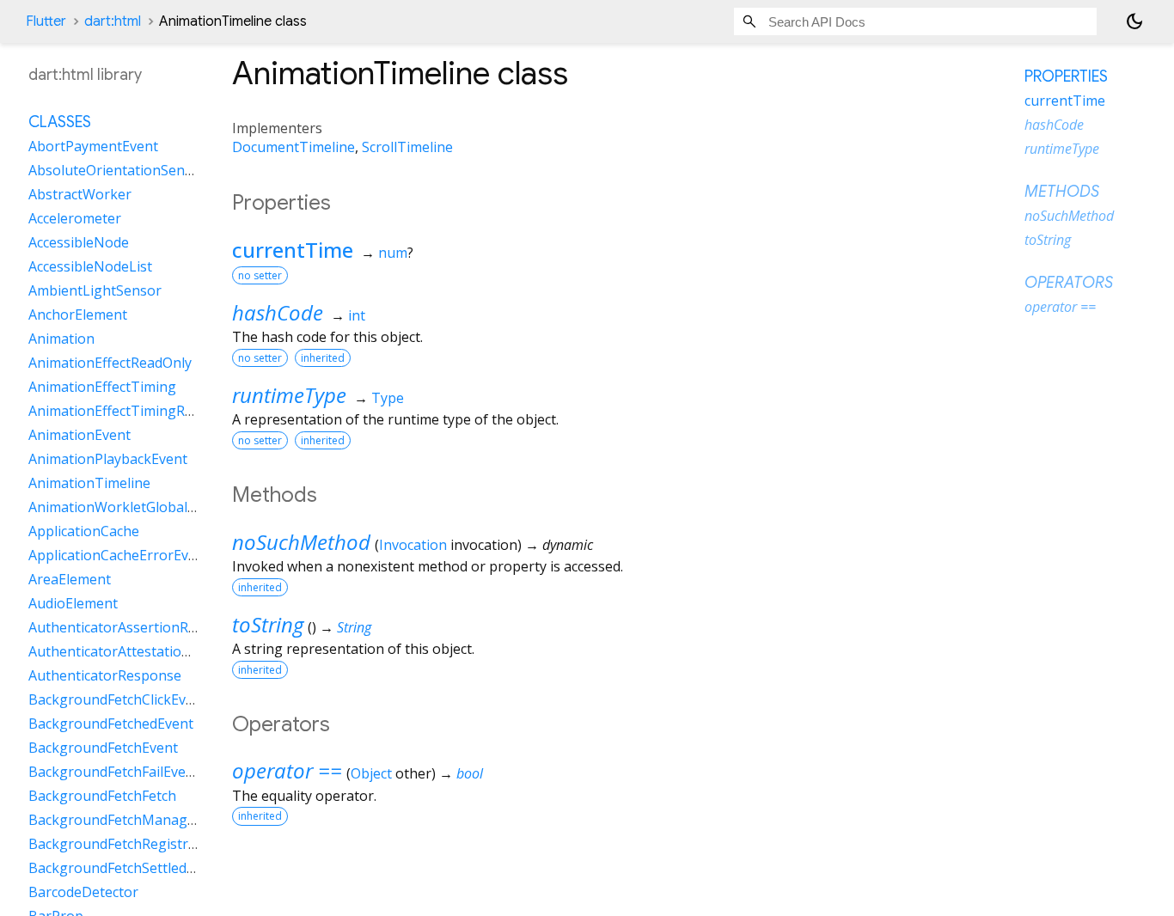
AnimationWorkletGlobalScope (127, 507)
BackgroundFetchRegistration (125, 844)
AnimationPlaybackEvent (107, 459)
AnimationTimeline (89, 483)
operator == (287, 770)
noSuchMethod (301, 542)
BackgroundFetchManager (114, 820)
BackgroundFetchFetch (102, 796)
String (354, 627)
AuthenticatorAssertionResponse (135, 628)
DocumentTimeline (293, 146)
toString (267, 624)
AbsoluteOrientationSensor (117, 171)
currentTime (292, 249)
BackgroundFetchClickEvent (117, 700)
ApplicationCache (83, 531)
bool (469, 773)
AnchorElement (77, 315)
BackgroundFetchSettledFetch (124, 868)
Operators (1068, 282)
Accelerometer (74, 219)
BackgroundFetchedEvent (110, 724)
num (392, 252)
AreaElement (69, 580)
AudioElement (73, 604)
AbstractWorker (79, 195)
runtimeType (289, 395)
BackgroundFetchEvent (103, 748)
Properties (1066, 76)
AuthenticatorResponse (104, 676)
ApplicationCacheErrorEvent (119, 556)
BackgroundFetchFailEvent (113, 772)
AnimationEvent (79, 435)
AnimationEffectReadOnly (110, 363)
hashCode (277, 312)
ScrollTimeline (407, 146)
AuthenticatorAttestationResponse (141, 652)
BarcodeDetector (83, 892)
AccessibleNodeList (90, 267)
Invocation (413, 544)
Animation (61, 339)
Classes (59, 122)
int (356, 315)
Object (371, 773)
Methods (1061, 191)
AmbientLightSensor (95, 291)
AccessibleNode (78, 243)
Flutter (46, 21)
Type (387, 397)
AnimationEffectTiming (102, 387)
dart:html (112, 21)
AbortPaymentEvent (93, 146)
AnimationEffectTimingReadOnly (132, 411)
